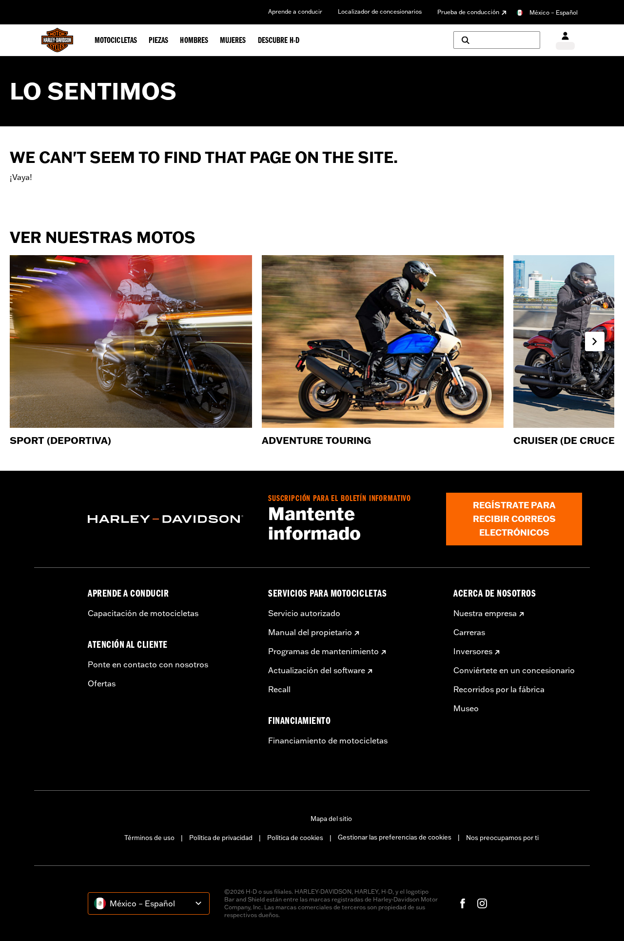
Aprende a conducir (295, 11)
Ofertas (102, 683)
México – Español (553, 12)
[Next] (594, 341)
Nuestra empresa (485, 613)
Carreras (469, 632)
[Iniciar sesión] (565, 40)
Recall (279, 689)
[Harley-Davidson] (170, 519)
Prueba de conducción (468, 12)
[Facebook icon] (462, 903)
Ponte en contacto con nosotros (148, 664)
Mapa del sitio (331, 818)
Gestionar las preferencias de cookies (394, 837)
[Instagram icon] (482, 903)
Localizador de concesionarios (380, 11)
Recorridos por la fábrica (499, 689)
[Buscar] (496, 40)
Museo (466, 708)
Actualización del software (316, 670)
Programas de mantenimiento (323, 651)
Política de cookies (295, 837)
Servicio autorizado (304, 613)
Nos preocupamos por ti (502, 837)
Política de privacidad (221, 837)
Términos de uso (149, 837)
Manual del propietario (310, 632)
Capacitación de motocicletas (143, 613)
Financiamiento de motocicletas (328, 740)
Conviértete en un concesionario (514, 670)
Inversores (472, 651)
